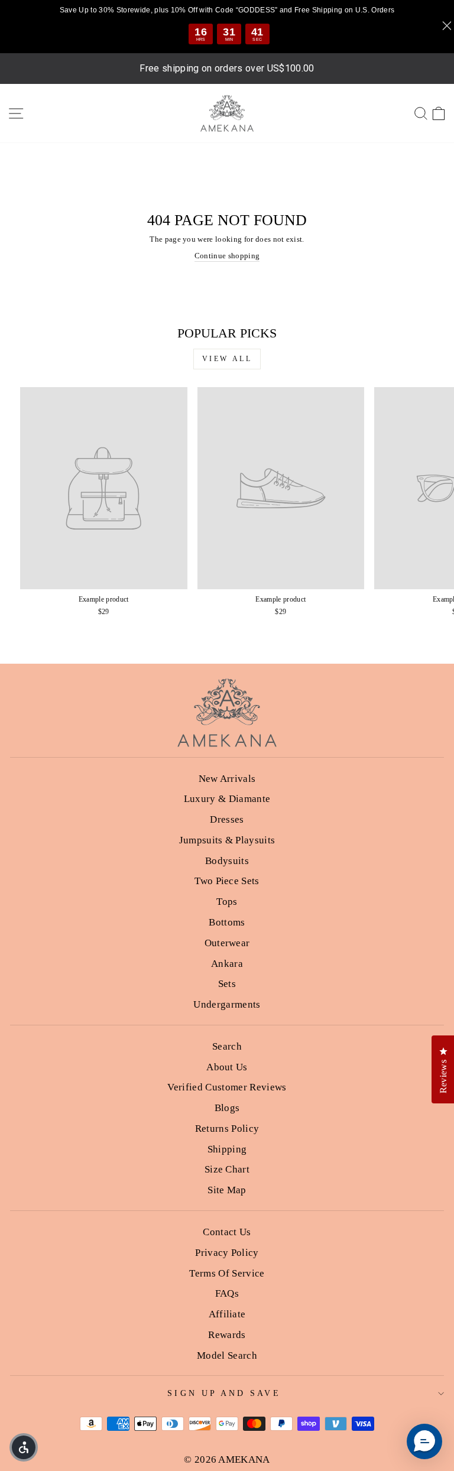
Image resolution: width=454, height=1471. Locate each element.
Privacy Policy (227, 1252)
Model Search (227, 1355)
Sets (227, 983)
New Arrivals (227, 778)
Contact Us (227, 1232)
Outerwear (227, 943)
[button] (424, 1441)
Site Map (227, 1190)
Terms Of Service (226, 1273)
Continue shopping (227, 256)
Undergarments (226, 1004)
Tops (226, 901)
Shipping (227, 1149)
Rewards (226, 1334)
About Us (227, 1067)
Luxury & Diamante (227, 798)
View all (227, 359)
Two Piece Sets (227, 881)
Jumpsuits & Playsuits (227, 840)
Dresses (227, 819)
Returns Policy (227, 1128)
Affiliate (227, 1314)
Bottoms (227, 922)
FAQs (227, 1293)
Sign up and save (223, 1393)
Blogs (227, 1107)
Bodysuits (227, 860)
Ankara (227, 963)
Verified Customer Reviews (226, 1087)
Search (227, 1046)
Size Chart (227, 1169)
